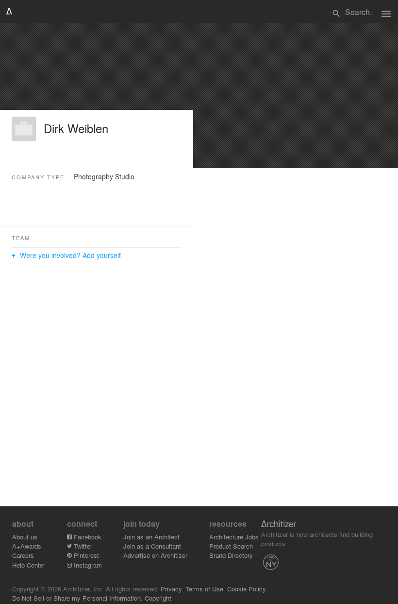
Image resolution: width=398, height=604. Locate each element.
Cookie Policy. (247, 588)
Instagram (87, 564)
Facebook (86, 536)
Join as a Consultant (152, 546)
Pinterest (85, 555)
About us (24, 536)
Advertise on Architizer (155, 555)
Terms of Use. (205, 588)
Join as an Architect (151, 536)
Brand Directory (231, 555)
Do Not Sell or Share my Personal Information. (77, 598)
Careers (23, 555)
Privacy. (172, 588)
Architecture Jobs (234, 536)
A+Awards (26, 546)
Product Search (231, 546)
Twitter (82, 546)
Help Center (28, 564)
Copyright (158, 598)
